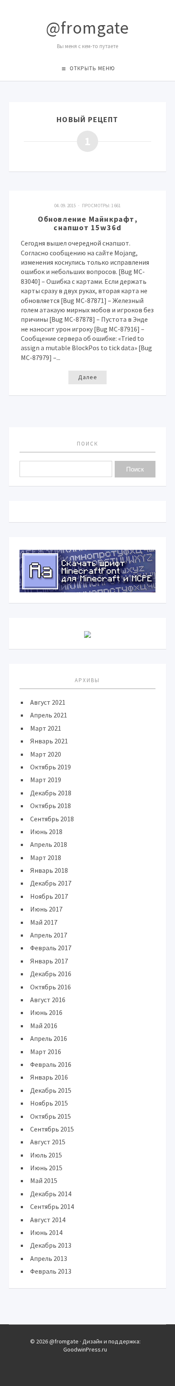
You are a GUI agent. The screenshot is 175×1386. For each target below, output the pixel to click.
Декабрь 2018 (50, 793)
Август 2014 (47, 1219)
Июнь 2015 (46, 1167)
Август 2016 (47, 999)
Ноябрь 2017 (49, 896)
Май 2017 (43, 922)
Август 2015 (47, 1141)
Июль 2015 (46, 1155)
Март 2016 (45, 1051)
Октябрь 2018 (50, 805)
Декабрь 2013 (50, 1245)
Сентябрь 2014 (52, 1206)
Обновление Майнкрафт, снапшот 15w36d (88, 223)
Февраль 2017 (50, 947)
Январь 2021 (49, 741)
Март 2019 (45, 779)
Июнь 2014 (46, 1232)
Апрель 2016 (48, 1038)
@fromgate (87, 27)
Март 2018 (45, 857)
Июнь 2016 (46, 1012)
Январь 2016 (49, 1077)
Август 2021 (47, 702)
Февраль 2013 (50, 1271)
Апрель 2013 (48, 1258)
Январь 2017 (49, 961)
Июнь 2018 (46, 831)
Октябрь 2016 (50, 987)
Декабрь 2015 (50, 1090)
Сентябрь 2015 (52, 1129)
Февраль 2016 (50, 1064)
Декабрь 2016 (50, 973)
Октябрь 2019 (50, 767)
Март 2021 (45, 728)
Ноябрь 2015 (49, 1103)
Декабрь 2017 (50, 883)
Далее (87, 377)
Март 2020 (45, 754)
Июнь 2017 (46, 909)
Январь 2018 (49, 870)
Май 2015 (43, 1180)
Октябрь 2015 (50, 1116)
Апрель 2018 (48, 844)
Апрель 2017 (48, 935)
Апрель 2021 (48, 715)
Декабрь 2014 (50, 1193)
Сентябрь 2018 (52, 818)
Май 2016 (43, 1025)
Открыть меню (92, 68)
